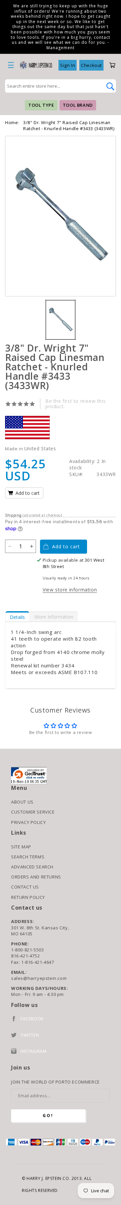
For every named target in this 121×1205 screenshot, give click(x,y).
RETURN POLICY (28, 897)
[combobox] (53, 86)
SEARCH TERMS (27, 857)
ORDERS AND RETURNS (36, 877)
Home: (12, 122)
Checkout (91, 65)
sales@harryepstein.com (39, 978)
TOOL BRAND (78, 105)
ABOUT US (22, 802)
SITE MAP (21, 847)
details (17, 617)
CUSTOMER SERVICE (33, 812)
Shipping (13, 515)
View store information (70, 589)
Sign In (67, 65)
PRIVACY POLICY (28, 822)
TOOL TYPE (41, 105)
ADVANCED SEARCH (32, 867)
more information (53, 617)
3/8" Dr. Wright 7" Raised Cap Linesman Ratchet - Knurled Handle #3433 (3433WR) (68, 125)
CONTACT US (25, 887)
